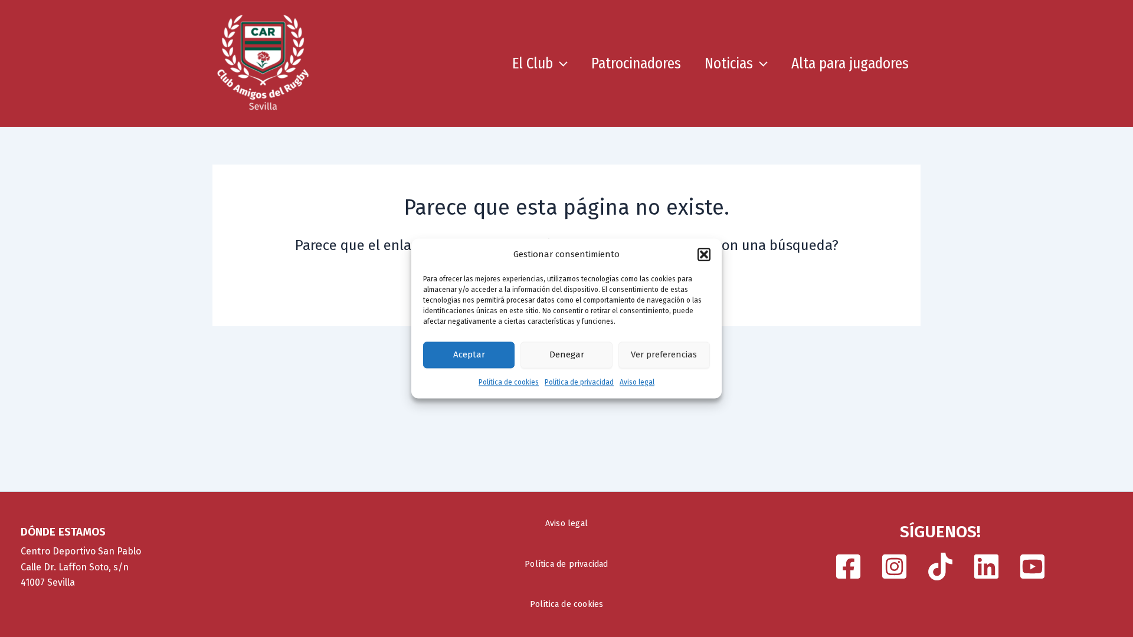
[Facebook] (848, 566)
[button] (704, 255)
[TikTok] (940, 566)
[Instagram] (894, 566)
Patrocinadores (636, 64)
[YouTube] (1032, 566)
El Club (532, 64)
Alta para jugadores (850, 64)
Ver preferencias (664, 355)
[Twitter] (986, 566)
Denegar (566, 355)
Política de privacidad (579, 382)
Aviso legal (637, 382)
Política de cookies (509, 382)
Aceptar (469, 355)
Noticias (729, 64)
